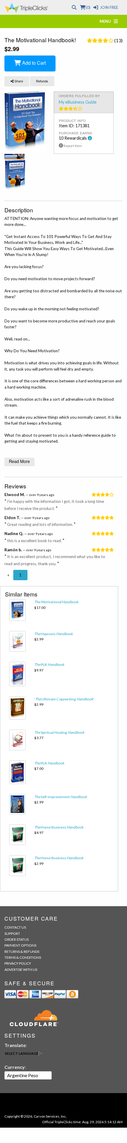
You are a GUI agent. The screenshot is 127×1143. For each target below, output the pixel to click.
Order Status (16, 939)
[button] (8, 575)
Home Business (58, 827)
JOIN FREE (109, 7)
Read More (19, 461)
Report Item (72, 146)
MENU (107, 21)
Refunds (42, 81)
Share (18, 81)
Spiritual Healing (59, 732)
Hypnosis (53, 634)
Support (12, 933)
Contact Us (15, 927)
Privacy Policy (17, 963)
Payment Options (20, 945)
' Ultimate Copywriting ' (64, 699)
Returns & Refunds (21, 951)
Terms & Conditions (22, 957)
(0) (88, 7)
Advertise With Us (20, 969)
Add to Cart (33, 62)
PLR (49, 664)
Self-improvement (60, 797)
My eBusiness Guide (78, 102)
